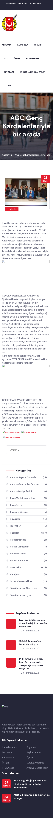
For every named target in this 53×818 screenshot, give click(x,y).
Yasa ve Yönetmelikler (28, 581)
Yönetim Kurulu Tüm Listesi (28, 588)
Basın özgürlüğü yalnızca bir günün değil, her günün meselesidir (32, 623)
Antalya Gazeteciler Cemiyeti (28, 484)
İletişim (8, 86)
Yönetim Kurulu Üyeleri (28, 595)
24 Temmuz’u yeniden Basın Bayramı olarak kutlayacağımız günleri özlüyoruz (30, 663)
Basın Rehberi (33, 58)
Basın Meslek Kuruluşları (28, 498)
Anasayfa (6, 45)
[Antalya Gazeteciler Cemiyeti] (10, 22)
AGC (6, 58)
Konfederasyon (28, 553)
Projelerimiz (28, 567)
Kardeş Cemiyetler (28, 546)
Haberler (13, 209)
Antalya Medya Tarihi (28, 491)
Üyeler (17, 58)
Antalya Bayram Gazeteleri (28, 477)
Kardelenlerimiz (28, 539)
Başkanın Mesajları (28, 512)
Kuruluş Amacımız (28, 560)
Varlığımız (28, 574)
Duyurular (9, 72)
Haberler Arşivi (9, 747)
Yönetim (38, 45)
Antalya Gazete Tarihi (37, 768)
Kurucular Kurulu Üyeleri (33, 72)
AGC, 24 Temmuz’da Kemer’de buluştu (29, 643)
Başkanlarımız (33, 752)
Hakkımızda (22, 45)
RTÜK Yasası (8, 768)
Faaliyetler (28, 525)
